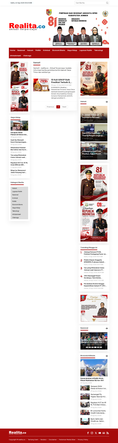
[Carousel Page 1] (87, 347)
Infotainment (15, 56)
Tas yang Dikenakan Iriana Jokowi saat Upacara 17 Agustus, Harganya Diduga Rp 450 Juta (19, 156)
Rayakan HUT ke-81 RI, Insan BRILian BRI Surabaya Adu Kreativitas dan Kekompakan (19, 164)
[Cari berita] (107, 3)
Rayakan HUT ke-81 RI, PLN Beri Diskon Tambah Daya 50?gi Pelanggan (99, 404)
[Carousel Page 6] (101, 347)
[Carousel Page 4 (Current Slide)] (95, 347)
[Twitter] (95, 432)
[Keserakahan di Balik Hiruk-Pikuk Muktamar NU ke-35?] (93, 367)
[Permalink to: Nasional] (106, 328)
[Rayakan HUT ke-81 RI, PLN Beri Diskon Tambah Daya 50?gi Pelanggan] (85, 404)
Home (12, 50)
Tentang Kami (33, 440)
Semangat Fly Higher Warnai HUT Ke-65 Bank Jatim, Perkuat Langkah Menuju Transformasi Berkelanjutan (98, 395)
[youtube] (99, 432)
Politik (38, 50)
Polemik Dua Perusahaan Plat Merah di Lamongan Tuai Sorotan (93, 341)
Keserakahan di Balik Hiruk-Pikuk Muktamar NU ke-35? (92, 379)
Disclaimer (53, 440)
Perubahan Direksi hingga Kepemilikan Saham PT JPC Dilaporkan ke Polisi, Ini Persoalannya (94, 285)
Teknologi (98, 50)
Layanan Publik (85, 50)
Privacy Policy (83, 440)
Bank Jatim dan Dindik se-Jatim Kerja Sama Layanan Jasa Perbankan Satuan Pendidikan (99, 420)
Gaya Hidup (72, 50)
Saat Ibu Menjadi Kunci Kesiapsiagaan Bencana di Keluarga (19, 141)
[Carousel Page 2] (90, 347)
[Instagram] (91, 432)
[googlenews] (103, 432)
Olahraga (27, 56)
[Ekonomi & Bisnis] (106, 356)
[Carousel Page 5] (98, 347)
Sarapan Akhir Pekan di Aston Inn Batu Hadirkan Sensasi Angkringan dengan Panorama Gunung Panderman (19, 134)
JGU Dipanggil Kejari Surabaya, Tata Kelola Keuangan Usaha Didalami (94, 277)
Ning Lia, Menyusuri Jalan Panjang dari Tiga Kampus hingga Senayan (19, 171)
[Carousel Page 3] (92, 347)
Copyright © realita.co (17, 440)
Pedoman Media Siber (67, 440)
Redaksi (43, 440)
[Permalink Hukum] (106, 102)
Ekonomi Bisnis (58, 50)
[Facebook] (88, 432)
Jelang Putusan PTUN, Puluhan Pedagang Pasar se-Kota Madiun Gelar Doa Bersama (95, 253)
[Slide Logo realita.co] (27, 27)
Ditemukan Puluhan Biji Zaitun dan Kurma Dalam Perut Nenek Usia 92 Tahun (19, 149)
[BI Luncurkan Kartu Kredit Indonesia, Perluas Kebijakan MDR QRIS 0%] (85, 412)
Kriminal (46, 50)
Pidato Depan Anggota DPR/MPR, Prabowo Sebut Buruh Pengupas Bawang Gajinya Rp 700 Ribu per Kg (94, 261)
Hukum (30, 50)
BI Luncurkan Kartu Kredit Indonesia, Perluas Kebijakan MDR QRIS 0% (98, 412)
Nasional (21, 50)
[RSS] (107, 432)
